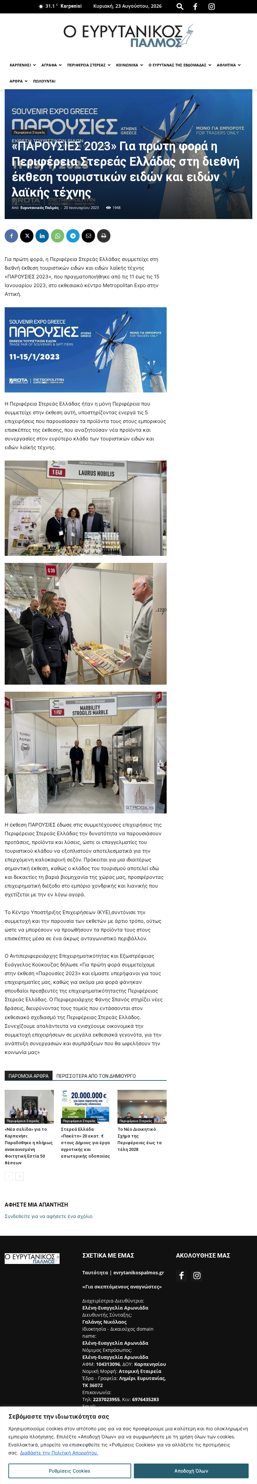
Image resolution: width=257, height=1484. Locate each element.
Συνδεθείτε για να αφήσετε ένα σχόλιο (48, 1216)
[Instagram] (212, 6)
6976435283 (145, 1399)
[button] (180, 6)
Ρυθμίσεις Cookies (69, 1471)
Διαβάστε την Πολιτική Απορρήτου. (59, 1452)
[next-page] (19, 1176)
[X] (26, 236)
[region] (128, 1445)
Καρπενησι (20, 64)
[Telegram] (73, 236)
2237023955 (106, 1399)
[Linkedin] (42, 236)
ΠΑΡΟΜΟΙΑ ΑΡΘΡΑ (29, 1076)
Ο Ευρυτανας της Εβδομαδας (177, 64)
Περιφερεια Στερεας (86, 64)
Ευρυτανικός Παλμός (39, 207)
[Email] (88, 236)
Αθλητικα (226, 64)
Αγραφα (49, 64)
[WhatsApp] (57, 236)
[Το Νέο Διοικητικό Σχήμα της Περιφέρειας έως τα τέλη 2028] (142, 1107)
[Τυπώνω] (103, 236)
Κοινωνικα (127, 64)
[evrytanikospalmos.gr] (128, 35)
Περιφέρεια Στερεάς (29, 132)
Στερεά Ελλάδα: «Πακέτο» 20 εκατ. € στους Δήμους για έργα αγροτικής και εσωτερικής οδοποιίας (85, 1143)
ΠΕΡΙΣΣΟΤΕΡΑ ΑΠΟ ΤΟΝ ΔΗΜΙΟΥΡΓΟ (96, 1076)
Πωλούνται (44, 81)
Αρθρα (16, 81)
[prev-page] (9, 1176)
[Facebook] (195, 6)
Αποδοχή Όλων (191, 1471)
